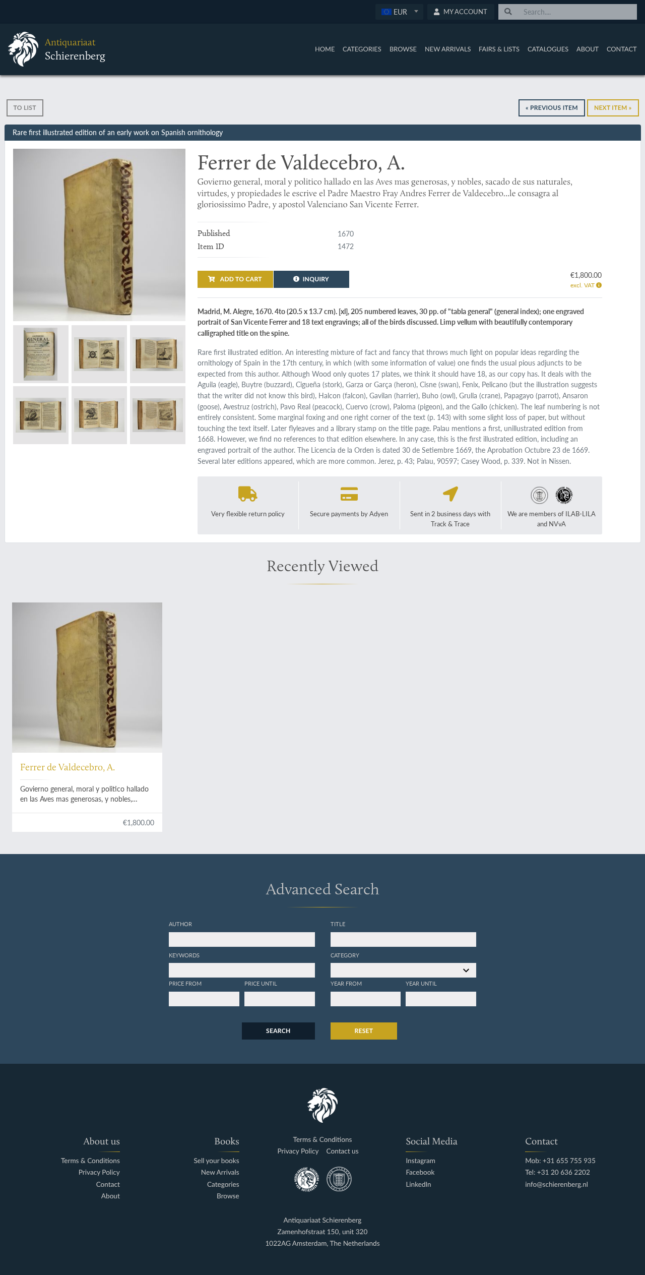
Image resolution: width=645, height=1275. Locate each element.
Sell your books (216, 1161)
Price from (185, 983)
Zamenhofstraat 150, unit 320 (323, 1232)
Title (338, 924)
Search (278, 1030)
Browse (403, 48)
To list (25, 107)
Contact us (343, 1151)
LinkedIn (418, 1184)
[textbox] (398, 12)
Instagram (420, 1161)
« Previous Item (552, 107)
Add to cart (240, 279)
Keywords (184, 955)
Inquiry (316, 279)
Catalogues (548, 48)
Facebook (420, 1172)
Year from (346, 983)
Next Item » (613, 107)
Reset (364, 1030)
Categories (362, 48)
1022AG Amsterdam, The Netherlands (322, 1243)
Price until (260, 983)
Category (345, 955)
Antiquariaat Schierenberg (323, 1220)
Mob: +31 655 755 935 (560, 1161)
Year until (421, 983)
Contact (622, 48)
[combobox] (399, 12)
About (587, 48)
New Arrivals (448, 48)
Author (180, 924)
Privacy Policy (99, 1172)
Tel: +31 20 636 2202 (557, 1172)
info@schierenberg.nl (556, 1184)
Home (325, 48)
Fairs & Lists (499, 48)
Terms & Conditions (90, 1161)
